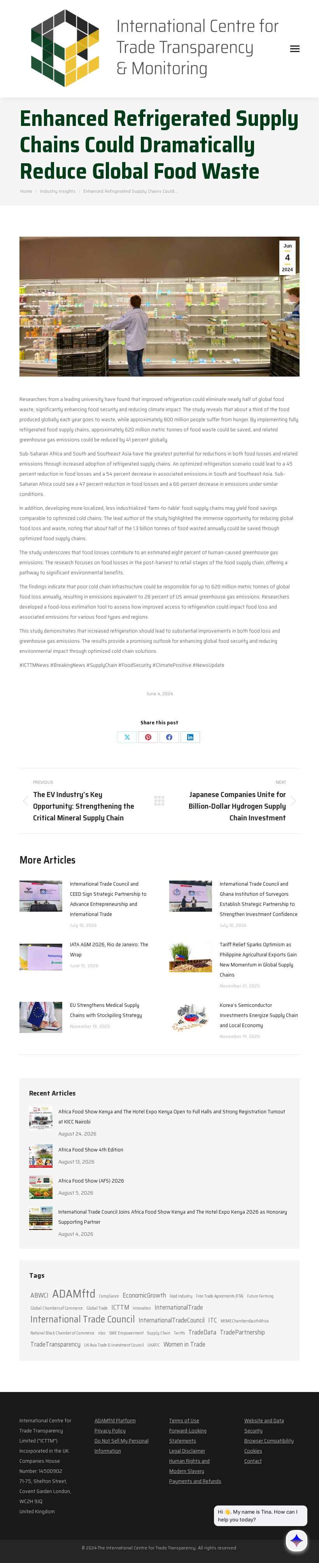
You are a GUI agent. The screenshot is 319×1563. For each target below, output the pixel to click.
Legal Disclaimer (187, 1450)
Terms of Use (184, 1420)
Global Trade (97, 1308)
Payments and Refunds (195, 1481)
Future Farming (260, 1296)
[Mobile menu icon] (295, 48)
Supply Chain (158, 1333)
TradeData (202, 1332)
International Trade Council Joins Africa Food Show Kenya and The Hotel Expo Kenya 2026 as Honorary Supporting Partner (172, 1216)
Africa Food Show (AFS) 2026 (91, 1180)
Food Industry (181, 1296)
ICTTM (120, 1307)
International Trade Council (82, 1319)
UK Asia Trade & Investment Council (114, 1345)
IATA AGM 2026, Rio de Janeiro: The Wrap (109, 949)
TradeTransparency (55, 1344)
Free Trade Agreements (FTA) (220, 1296)
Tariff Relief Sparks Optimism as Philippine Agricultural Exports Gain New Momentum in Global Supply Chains (258, 959)
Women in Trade (184, 1344)
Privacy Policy (110, 1430)
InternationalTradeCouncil (171, 1320)
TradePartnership (242, 1332)
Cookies (253, 1450)
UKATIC (153, 1345)
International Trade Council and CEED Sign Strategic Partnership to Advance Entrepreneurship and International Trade (108, 898)
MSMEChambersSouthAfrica (245, 1321)
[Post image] (40, 896)
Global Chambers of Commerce (56, 1308)
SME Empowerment (126, 1333)
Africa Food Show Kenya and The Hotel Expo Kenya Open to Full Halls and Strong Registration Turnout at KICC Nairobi (171, 1116)
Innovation (142, 1308)
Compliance (109, 1296)
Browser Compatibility (269, 1440)
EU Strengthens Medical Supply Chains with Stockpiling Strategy (106, 1010)
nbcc (102, 1333)
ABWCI (39, 1295)
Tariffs (179, 1333)
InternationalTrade (178, 1307)
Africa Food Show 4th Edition (90, 1149)
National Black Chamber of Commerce (62, 1333)
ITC (212, 1320)
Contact (253, 1461)
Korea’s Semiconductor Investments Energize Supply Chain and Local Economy (259, 1015)
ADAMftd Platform (115, 1420)
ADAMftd (73, 1294)
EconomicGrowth (144, 1295)
